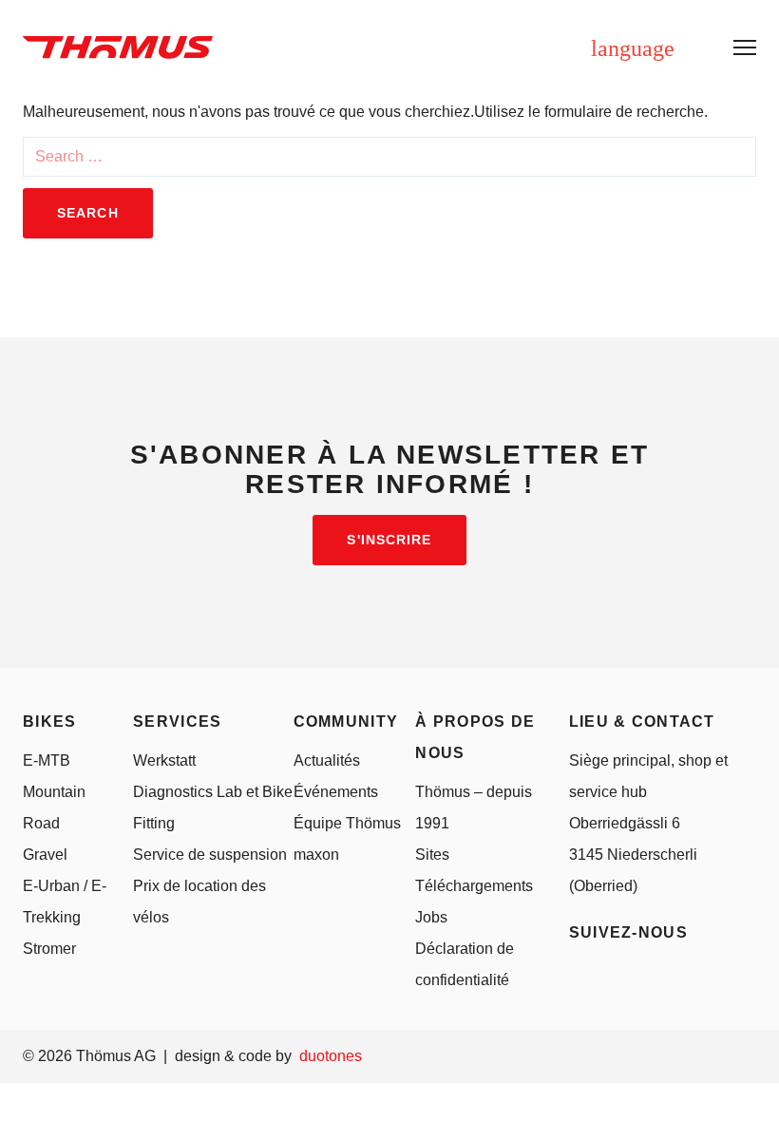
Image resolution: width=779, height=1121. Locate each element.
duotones (330, 1056)
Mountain (54, 792)
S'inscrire (389, 539)
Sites (432, 854)
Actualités (327, 760)
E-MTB (46, 760)
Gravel (45, 854)
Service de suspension (210, 854)
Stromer (49, 948)
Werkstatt (164, 760)
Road (41, 823)
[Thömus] (118, 47)
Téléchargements (474, 886)
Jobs (431, 917)
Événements (336, 792)
